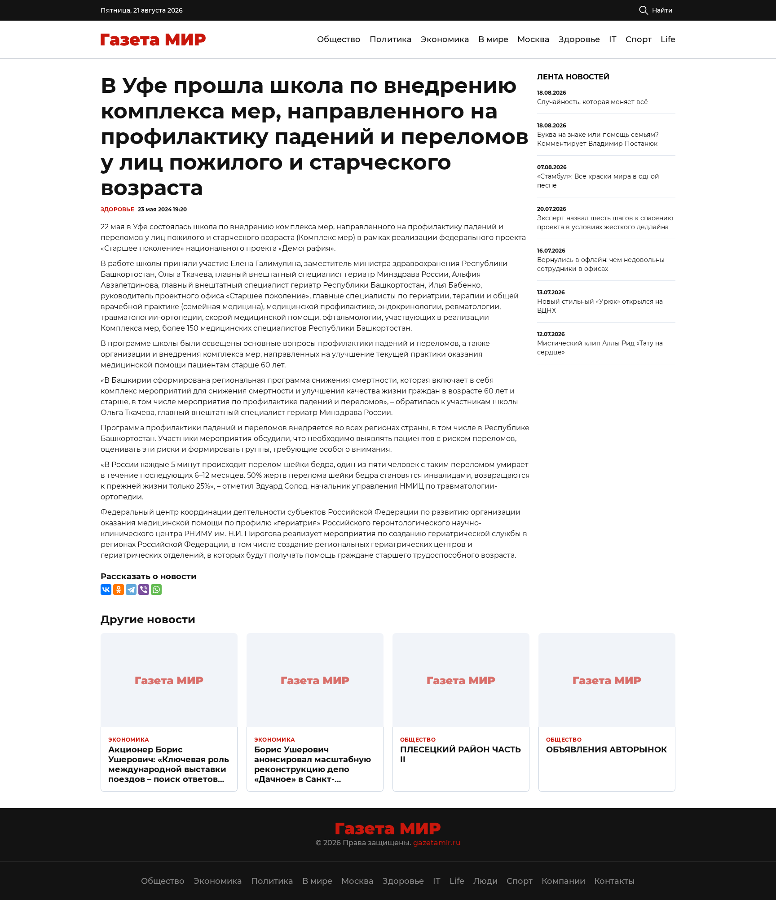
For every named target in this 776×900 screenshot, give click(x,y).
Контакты (614, 881)
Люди (485, 881)
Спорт (639, 39)
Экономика (445, 39)
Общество (339, 39)
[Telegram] (131, 589)
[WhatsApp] (156, 589)
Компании (563, 881)
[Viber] (143, 589)
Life (668, 39)
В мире (493, 39)
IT (613, 39)
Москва (533, 39)
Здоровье (579, 39)
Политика (391, 39)
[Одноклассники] (118, 589)
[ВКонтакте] (106, 589)
